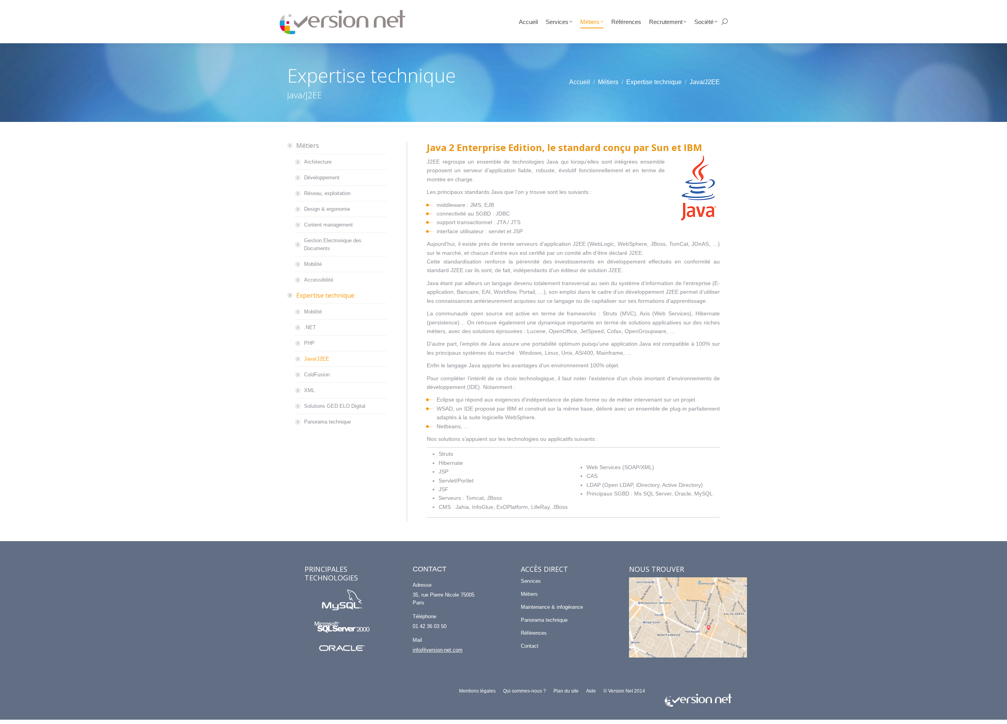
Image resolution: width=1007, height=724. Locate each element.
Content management (328, 225)
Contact (530, 646)
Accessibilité (318, 280)
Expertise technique (325, 295)
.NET (310, 327)
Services (531, 581)
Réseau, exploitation (327, 193)
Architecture (318, 162)
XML (309, 390)
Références (534, 633)
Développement (321, 178)
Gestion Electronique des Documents (332, 244)
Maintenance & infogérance (552, 607)
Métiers (307, 145)
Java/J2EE (316, 359)
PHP (309, 343)
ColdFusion (317, 375)
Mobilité (313, 264)
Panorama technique (327, 422)
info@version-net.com (438, 650)
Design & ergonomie (327, 209)
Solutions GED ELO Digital (334, 406)
